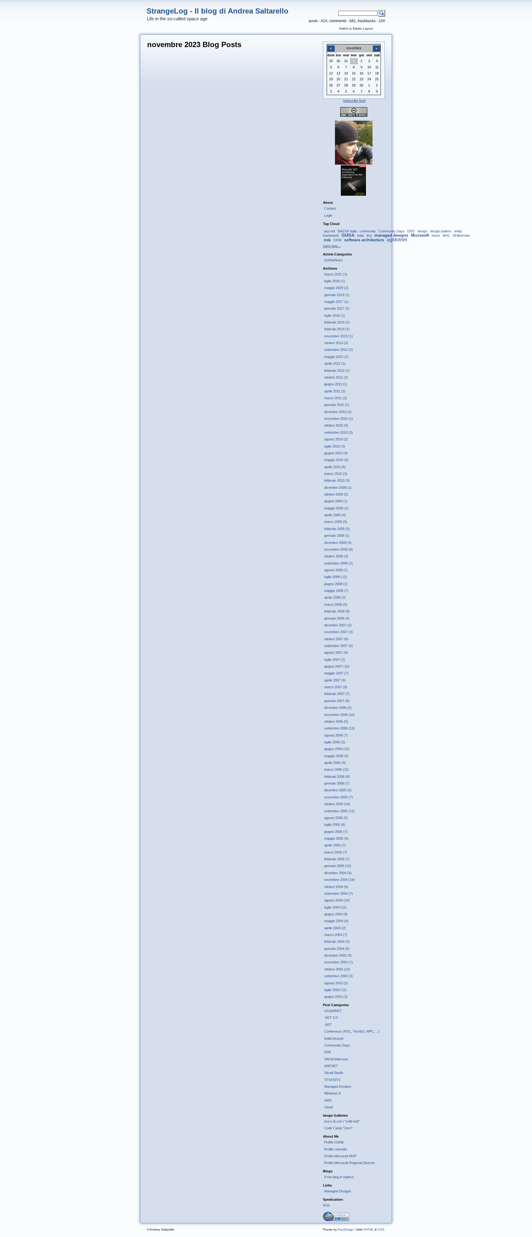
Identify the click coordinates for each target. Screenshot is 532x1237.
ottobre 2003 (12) (337, 969)
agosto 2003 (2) (336, 983)
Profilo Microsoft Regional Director (349, 1163)
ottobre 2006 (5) (336, 721)
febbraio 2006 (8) (337, 776)
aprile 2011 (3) (334, 391)
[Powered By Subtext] (336, 1220)
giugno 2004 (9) (336, 914)
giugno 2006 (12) (336, 749)
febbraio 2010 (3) (337, 480)
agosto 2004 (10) (337, 900)
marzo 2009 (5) (335, 522)
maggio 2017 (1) (336, 301)
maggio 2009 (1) (336, 508)
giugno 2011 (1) (335, 384)
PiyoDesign (346, 1229)
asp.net (329, 231)
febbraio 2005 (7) (337, 859)
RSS (326, 1205)
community (368, 231)
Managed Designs (337, 1086)
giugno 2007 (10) (336, 666)
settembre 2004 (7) (338, 893)
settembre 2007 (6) (338, 646)
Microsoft (420, 235)
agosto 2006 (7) (336, 735)
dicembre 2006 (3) (338, 707)
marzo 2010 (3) (335, 474)
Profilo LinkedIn (335, 1149)
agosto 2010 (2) (336, 439)
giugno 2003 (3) (336, 996)
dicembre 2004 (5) (338, 873)
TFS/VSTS (332, 1080)
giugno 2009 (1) (336, 501)
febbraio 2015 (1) (337, 322)
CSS (381, 1229)
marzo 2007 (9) (335, 687)
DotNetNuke (333, 260)
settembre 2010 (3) (338, 432)
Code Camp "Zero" (338, 1128)
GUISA (348, 235)
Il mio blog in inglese (339, 1177)
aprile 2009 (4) (335, 515)
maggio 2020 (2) (336, 288)
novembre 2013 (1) (338, 336)
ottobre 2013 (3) (336, 343)
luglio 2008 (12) (335, 577)
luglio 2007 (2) (334, 659)
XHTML (368, 1229)
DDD (411, 231)
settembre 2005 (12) (339, 811)
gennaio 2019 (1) (336, 295)
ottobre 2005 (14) (337, 804)
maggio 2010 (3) (336, 460)
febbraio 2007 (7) (337, 694)
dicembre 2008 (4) (338, 542)
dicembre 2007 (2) (338, 625)
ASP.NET (331, 1066)
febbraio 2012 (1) (337, 370)
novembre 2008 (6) (338, 549)
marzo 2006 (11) (336, 769)
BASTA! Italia (347, 231)
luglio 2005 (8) (334, 824)
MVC (446, 235)
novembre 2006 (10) (339, 715)
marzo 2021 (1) (335, 274)
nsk (327, 240)
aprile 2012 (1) (335, 363)
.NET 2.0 (330, 1017)
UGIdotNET (333, 1011)
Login (328, 215)
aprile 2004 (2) (335, 928)
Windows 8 (332, 1093)
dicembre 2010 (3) (338, 412)
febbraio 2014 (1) (337, 329)
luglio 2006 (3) (334, 742)
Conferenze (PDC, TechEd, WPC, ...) (352, 1031)
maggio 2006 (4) (336, 756)
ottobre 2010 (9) (336, 425)
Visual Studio (333, 1072)
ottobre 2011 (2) (336, 377)
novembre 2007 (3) (338, 632)
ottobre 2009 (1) (336, 494)
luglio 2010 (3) (334, 446)
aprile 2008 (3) (335, 597)
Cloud (328, 1107)
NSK (327, 1052)
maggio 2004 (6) (336, 921)
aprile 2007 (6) (335, 680)
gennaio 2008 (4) (336, 618)
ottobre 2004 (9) (336, 887)
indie (360, 235)
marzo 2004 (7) (335, 935)
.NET (328, 1024)
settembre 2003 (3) (338, 976)
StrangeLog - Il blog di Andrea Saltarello (217, 11)
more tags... (332, 246)
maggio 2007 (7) (336, 673)
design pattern (440, 231)
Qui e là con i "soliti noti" (342, 1121)
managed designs (391, 235)
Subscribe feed (354, 100)
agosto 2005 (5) (336, 818)
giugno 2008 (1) (336, 584)
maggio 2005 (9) (336, 838)
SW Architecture (336, 1059)
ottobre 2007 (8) (336, 639)
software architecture (364, 240)
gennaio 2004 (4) (336, 948)
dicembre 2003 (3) (338, 955)
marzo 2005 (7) (335, 852)
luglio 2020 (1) (334, 281)
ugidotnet (397, 239)
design (422, 231)
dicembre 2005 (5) (338, 790)
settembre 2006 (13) (339, 728)
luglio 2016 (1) (334, 315)
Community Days (392, 231)
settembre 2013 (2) (338, 349)
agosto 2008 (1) (336, 570)
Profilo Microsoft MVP (340, 1156)
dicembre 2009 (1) (338, 487)
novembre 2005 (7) (338, 797)
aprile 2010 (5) (335, 467)
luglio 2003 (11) (335, 990)
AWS (328, 1100)
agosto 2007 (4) (336, 652)
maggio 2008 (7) (336, 590)
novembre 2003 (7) (338, 962)
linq (369, 235)
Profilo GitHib (334, 1142)
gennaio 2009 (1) (336, 535)
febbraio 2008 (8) (337, 611)
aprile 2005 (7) (335, 845)
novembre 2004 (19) (339, 880)
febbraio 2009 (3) (337, 529)
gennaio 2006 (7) (336, 783)
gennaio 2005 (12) (337, 866)
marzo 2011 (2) (335, 398)
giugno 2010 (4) (336, 453)
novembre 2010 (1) (338, 418)
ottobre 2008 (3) (336, 556)
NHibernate (461, 235)
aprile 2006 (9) (335, 763)
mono (436, 235)
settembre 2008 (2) (338, 563)
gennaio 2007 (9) (336, 701)
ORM (337, 240)
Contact (330, 208)
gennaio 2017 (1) (336, 308)
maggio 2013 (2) (336, 357)
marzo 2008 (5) (335, 604)
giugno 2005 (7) (336, 831)
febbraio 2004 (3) (337, 941)
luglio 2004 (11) (335, 907)
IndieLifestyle (334, 1038)
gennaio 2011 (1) (336, 405)
